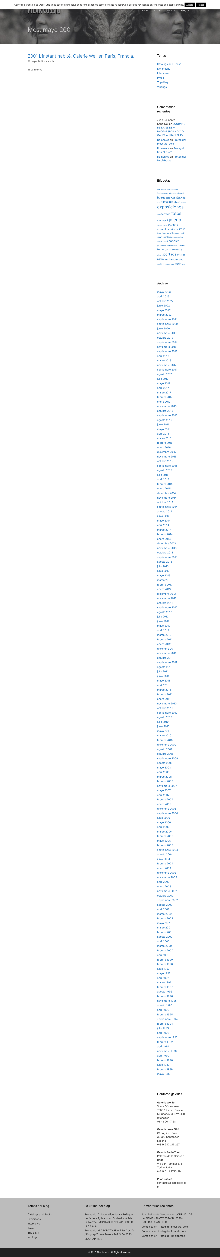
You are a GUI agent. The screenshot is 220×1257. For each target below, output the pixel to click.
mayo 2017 (163, 383)
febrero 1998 (165, 964)
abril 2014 (163, 525)
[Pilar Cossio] (44, 9)
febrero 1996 (165, 996)
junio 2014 (163, 515)
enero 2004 (164, 868)
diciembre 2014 (166, 493)
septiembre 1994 (167, 1019)
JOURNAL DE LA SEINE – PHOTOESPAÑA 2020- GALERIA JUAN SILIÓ (166, 1218)
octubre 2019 (165, 337)
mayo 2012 (163, 625)
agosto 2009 (165, 749)
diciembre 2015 (166, 451)
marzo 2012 (164, 634)
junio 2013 (163, 570)
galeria (174, 219)
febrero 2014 (165, 534)
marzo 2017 (164, 392)
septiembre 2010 (167, 712)
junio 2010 (163, 726)
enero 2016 (164, 447)
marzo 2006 (164, 831)
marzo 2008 (164, 776)
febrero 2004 (165, 863)
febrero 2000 (165, 950)
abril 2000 (163, 941)
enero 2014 (164, 538)
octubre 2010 (165, 708)
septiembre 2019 (167, 342)
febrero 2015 (165, 484)
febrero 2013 (165, 584)
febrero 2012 (165, 639)
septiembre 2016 (167, 415)
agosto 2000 (165, 936)
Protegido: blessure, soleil (173, 1226)
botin (168, 198)
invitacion (174, 229)
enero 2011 (163, 698)
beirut (161, 197)
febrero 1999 (165, 959)
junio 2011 (163, 676)
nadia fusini (162, 241)
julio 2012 (163, 616)
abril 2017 (163, 387)
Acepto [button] (189, 5)
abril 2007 (163, 795)
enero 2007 (164, 804)
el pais (177, 202)
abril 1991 (163, 1046)
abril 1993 (163, 1032)
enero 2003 (164, 886)
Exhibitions (36, 69)
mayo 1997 (163, 973)
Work (169, 10)
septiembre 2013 (167, 557)
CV (155, 10)
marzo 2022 (164, 314)
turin (178, 264)
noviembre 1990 (167, 1051)
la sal (170, 233)
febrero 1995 (165, 1014)
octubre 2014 (165, 502)
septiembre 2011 (167, 662)
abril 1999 (163, 955)
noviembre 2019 (167, 333)
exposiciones (170, 206)
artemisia (176, 193)
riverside (181, 255)
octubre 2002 (165, 895)
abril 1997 (163, 977)
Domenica (163, 139)
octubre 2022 (165, 301)
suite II (160, 264)
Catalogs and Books (169, 64)
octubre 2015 (165, 461)
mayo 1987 (163, 1073)
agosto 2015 (164, 470)
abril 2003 (163, 881)
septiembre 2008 (167, 758)
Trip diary (162, 82)
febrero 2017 (165, 397)
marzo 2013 (164, 579)
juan (164, 233)
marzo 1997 (164, 982)
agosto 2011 (164, 666)
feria (159, 214)
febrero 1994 (165, 1023)
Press (160, 77)
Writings (162, 86)
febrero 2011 (164, 694)
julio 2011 (162, 671)
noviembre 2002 (167, 890)
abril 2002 (163, 909)
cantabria (178, 197)
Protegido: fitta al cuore (172, 1231)
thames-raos (170, 264)
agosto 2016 (164, 420)
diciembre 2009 (166, 744)
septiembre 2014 (167, 506)
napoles (174, 241)
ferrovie (165, 213)
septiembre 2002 (167, 900)
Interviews (163, 73)
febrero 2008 (165, 781)
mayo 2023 (164, 291)
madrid (183, 233)
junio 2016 (163, 424)
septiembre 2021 (167, 319)
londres (176, 233)
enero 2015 (164, 488)
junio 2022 (163, 305)
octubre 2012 (165, 602)
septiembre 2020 (167, 323)
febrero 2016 (165, 442)
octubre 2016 (165, 410)
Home (145, 10)
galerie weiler (162, 225)
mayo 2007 (164, 790)
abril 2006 (163, 826)
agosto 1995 (164, 1005)
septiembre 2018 (167, 351)
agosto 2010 (164, 717)
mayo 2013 (163, 575)
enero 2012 (164, 644)
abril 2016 (163, 433)
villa (183, 264)
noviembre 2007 (167, 785)
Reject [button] (201, 5)
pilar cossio (177, 249)
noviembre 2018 (166, 346)
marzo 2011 (164, 689)
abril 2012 (163, 630)
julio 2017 (163, 378)
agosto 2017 (164, 374)
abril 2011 (163, 685)
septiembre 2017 (167, 369)
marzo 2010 (164, 735)
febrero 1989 (165, 1069)
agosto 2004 (165, 854)
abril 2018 (163, 355)
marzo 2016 (164, 438)
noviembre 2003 (167, 877)
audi (182, 193)
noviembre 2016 (167, 406)
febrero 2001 (165, 932)
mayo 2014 (163, 520)
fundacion (161, 220)
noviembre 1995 (167, 1000)
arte (170, 193)
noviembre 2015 (166, 456)
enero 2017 (164, 401)
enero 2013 (164, 589)
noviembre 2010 (167, 703)
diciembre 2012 (166, 593)
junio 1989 (163, 1064)
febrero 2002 (165, 918)
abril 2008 (163, 772)
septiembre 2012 (167, 607)
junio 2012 (163, 621)
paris (167, 249)
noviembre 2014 (167, 497)
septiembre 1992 (167, 1037)
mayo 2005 (164, 840)
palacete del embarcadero (167, 246)
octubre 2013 (165, 552)
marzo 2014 (164, 529)
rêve (160, 259)
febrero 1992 (165, 1041)
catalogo (167, 201)
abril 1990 (163, 1055)
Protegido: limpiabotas (171, 1235)
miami (159, 237)
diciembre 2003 (166, 872)
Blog (183, 10)
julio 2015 (163, 474)
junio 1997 (163, 968)
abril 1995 (163, 1009)
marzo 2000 (164, 945)
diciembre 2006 (166, 808)
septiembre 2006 (167, 813)
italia (182, 229)
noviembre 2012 (166, 598)
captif (159, 202)
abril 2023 (163, 296)
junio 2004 (163, 859)
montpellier (178, 237)
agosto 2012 (164, 612)
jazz (159, 233)
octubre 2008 (165, 753)
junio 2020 (163, 328)
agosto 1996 (164, 991)
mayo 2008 (164, 767)
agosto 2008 (164, 762)
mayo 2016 (163, 429)
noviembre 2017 (166, 365)
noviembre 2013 (167, 548)
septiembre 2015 (167, 465)
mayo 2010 (163, 730)
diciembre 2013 (166, 543)
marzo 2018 (164, 360)
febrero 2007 (165, 799)
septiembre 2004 (167, 849)
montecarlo (168, 237)
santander (171, 259)
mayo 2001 (163, 923)
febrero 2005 (165, 845)
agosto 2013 (164, 561)
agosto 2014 (164, 511)
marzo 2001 (164, 927)
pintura (160, 255)
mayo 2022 (164, 310)
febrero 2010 (165, 740)
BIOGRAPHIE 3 (93, 1238)
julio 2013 (163, 566)
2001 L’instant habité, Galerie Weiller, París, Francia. (81, 56)
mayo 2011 (163, 680)
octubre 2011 (165, 657)
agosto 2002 (164, 904)
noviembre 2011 (166, 653)
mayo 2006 (164, 822)
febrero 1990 (165, 1060)
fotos (176, 213)
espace (183, 202)
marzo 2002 (164, 913)
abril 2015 (163, 479)
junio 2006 (163, 817)
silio (181, 259)
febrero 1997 (165, 987)
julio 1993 (163, 1028)
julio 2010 (163, 721)
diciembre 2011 (166, 648)
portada (169, 254)
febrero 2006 (165, 836)
